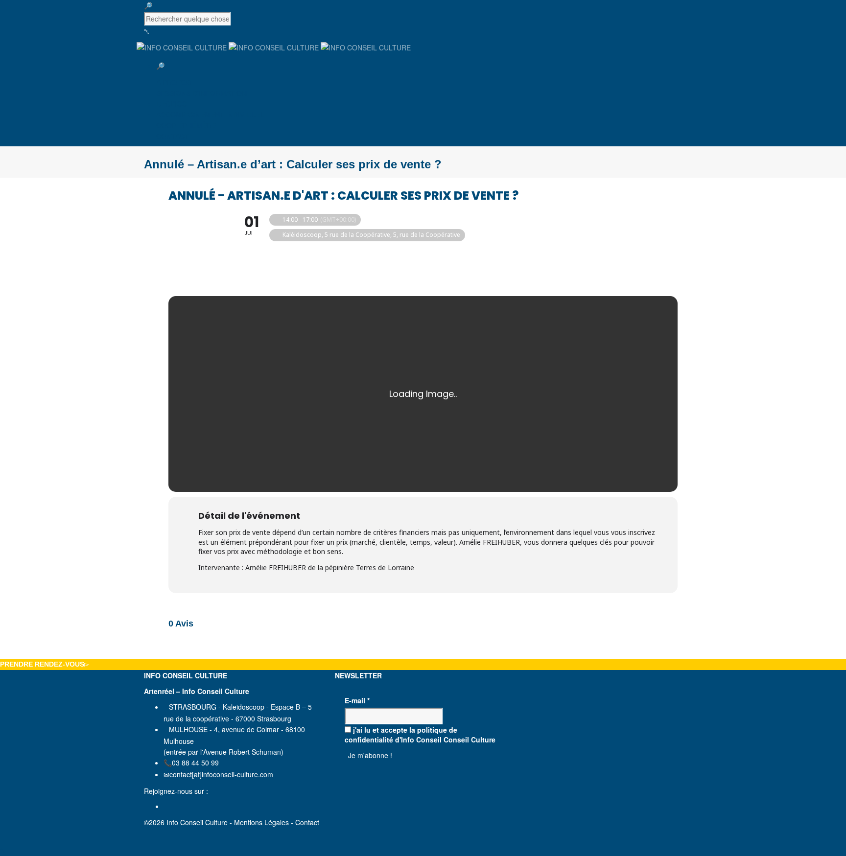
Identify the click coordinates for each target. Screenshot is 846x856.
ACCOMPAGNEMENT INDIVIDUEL (210, 114)
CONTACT (172, 136)
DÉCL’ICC (171, 104)
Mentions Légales (261, 822)
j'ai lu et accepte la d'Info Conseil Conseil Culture (420, 734)
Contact (307, 822)
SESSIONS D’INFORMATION (201, 93)
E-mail (357, 700)
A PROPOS (173, 82)
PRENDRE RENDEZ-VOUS (42, 664)
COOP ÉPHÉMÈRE (186, 125)
